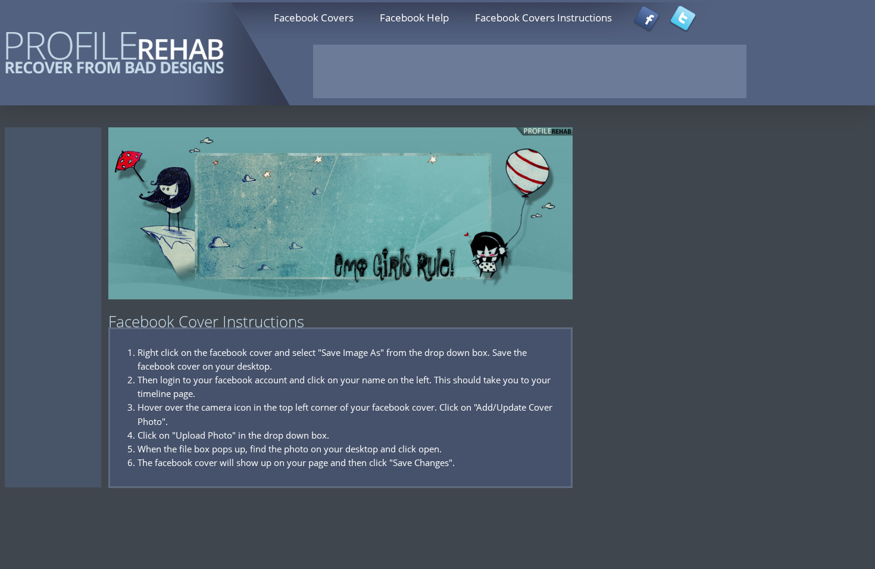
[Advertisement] (529, 71)
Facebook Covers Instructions (543, 17)
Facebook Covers (314, 17)
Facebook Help (414, 17)
